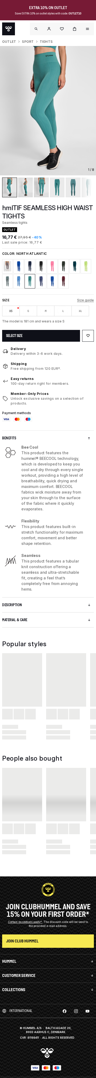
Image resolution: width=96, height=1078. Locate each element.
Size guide (85, 300)
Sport (28, 42)
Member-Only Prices (30, 394)
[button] (49, 28)
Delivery (18, 349)
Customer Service (18, 975)
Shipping (19, 364)
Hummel (9, 961)
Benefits (9, 438)
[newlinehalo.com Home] (8, 28)
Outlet (9, 42)
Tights (46, 42)
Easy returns (22, 379)
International (21, 1011)
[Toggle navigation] (36, 28)
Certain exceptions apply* (25, 921)
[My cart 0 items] (74, 28)
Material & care (14, 620)
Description (12, 605)
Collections (13, 989)
